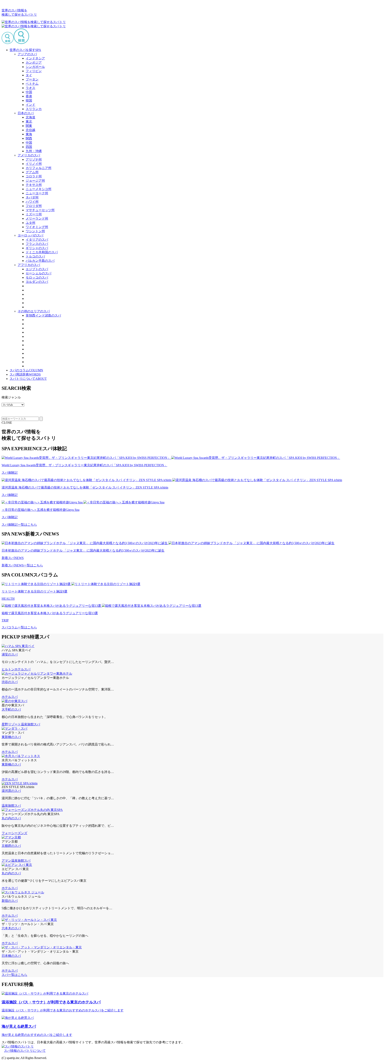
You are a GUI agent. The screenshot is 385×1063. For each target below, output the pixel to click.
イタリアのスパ (37, 239)
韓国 (29, 100)
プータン (32, 79)
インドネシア (35, 58)
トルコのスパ (35, 256)
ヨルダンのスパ (37, 281)
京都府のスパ (11, 845)
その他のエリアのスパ (34, 311)
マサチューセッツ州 (40, 210)
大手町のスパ (11, 709)
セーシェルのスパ (38, 273)
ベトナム (32, 83)
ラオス (30, 88)
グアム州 (32, 172)
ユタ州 (30, 222)
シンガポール (35, 66)
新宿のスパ (10, 900)
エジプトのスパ (37, 269)
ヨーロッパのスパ (30, 235)
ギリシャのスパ (37, 248)
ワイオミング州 (37, 227)
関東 (29, 125)
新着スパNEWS (13, 558)
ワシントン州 (35, 231)
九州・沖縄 (34, 151)
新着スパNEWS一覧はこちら (22, 565)
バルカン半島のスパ (40, 260)
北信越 (30, 130)
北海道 (30, 117)
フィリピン (34, 71)
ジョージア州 (35, 180)
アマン (6, 860)
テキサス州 (34, 184)
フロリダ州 (34, 206)
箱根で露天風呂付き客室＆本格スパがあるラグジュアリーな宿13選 (50, 613)
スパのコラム (26, 370)
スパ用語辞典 (25, 374)
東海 (29, 134)
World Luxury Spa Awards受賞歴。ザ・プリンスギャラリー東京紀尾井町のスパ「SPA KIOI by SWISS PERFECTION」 (84, 465)
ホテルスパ (22, 669)
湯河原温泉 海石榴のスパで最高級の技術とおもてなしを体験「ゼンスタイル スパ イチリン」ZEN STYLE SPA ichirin (85, 487)
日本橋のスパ (11, 955)
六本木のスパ (11, 928)
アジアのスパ (27, 54)
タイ (29, 75)
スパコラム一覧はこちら (19, 627)
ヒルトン (8, 669)
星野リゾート (11, 724)
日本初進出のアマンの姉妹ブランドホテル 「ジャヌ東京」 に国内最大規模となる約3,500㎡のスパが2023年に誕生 (83, 550)
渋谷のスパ (10, 682)
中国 (29, 92)
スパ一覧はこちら (14, 974)
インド (30, 104)
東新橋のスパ (11, 737)
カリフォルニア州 (38, 168)
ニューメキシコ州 (38, 189)
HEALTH (8, 598)
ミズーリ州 (34, 214)
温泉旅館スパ (30, 724)
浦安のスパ (10, 654)
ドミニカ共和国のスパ (42, 252)
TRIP (5, 620)
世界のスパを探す (25, 50)
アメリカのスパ (29, 155)
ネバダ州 (32, 197)
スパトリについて (28, 378)
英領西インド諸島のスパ (43, 315)
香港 (29, 96)
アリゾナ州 (34, 159)
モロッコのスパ (37, 277)
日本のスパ (26, 113)
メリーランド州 (37, 218)
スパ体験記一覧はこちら (19, 524)
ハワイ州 (32, 201)
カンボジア (34, 62)
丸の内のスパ (11, 818)
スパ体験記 (10, 472)
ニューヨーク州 (37, 193)
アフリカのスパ (29, 265)
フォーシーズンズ (14, 833)
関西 (29, 138)
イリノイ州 (34, 163)
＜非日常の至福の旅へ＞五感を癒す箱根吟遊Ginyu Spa (40, 509)
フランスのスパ (37, 243)
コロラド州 (34, 176)
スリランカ (34, 109)
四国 (29, 147)
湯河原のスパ (11, 790)
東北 (29, 121)
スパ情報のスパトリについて (25, 1050)
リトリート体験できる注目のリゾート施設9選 (34, 591)
